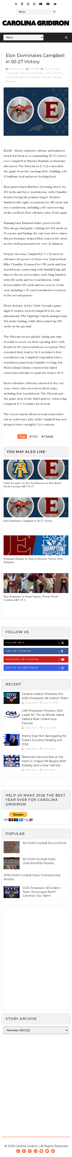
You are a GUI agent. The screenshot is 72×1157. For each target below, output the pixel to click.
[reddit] (55, 4)
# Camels (47, 436)
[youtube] (40, 4)
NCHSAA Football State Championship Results (39, 861)
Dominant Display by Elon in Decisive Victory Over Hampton (33, 560)
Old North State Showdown (23, 77)
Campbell (11, 73)
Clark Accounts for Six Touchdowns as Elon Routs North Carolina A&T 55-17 (32, 485)
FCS (49, 73)
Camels (55, 69)
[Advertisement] (36, 1078)
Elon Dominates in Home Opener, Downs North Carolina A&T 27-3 (31, 598)
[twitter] (16, 4)
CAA (46, 69)
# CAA (33, 436)
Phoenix (47, 77)
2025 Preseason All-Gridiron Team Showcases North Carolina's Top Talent (42, 891)
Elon (42, 73)
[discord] (48, 4)
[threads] (28, 4)
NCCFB (57, 73)
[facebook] (22, 4)
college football (28, 73)
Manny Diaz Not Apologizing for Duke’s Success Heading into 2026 (44, 740)
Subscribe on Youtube (22, 659)
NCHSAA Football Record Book (44, 843)
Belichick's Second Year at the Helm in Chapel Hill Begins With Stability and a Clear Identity (44, 761)
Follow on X (15, 642)
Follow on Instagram (22, 667)
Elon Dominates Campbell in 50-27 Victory (28, 520)
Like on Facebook (18, 651)
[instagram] (34, 4)
